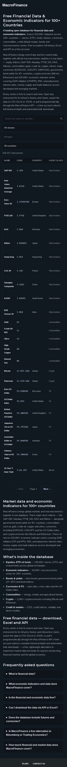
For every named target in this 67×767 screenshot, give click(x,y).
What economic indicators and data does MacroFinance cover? (31, 686)
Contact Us (39, 764)
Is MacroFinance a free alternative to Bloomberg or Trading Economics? (28, 733)
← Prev (19, 489)
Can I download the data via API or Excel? (33, 707)
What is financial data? (22, 673)
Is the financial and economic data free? (32, 697)
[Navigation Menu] (61, 5)
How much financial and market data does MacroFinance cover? (32, 747)
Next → (47, 489)
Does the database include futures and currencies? (30, 719)
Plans (25, 764)
